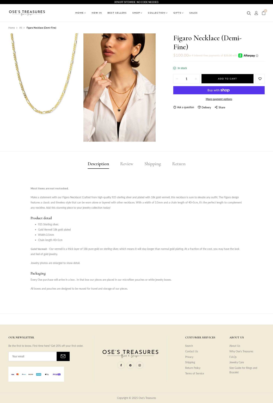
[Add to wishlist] (260, 78)
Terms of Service (194, 373)
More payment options (219, 99)
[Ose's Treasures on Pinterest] (130, 365)
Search (189, 345)
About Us (234, 345)
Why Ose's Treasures (241, 351)
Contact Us (191, 351)
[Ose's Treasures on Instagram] (139, 365)
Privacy (189, 356)
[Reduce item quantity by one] (177, 78)
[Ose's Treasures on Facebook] (121, 365)
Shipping (190, 362)
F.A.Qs (233, 356)
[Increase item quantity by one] (195, 78)
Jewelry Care (236, 362)
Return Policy (192, 367)
